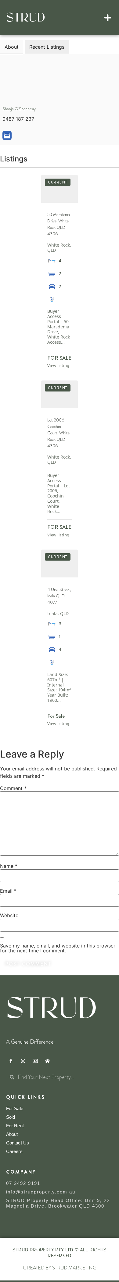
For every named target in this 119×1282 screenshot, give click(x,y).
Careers (14, 1151)
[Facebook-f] (10, 1061)
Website (9, 915)
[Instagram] (22, 1061)
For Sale (14, 1108)
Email (8, 890)
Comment (13, 788)
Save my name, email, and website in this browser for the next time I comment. (57, 948)
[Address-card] (35, 1061)
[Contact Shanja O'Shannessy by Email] (7, 135)
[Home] (47, 1061)
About (12, 1134)
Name (8, 866)
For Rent (15, 1125)
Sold (10, 1117)
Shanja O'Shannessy (19, 109)
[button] (108, 18)
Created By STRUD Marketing (59, 1267)
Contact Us (17, 1142)
